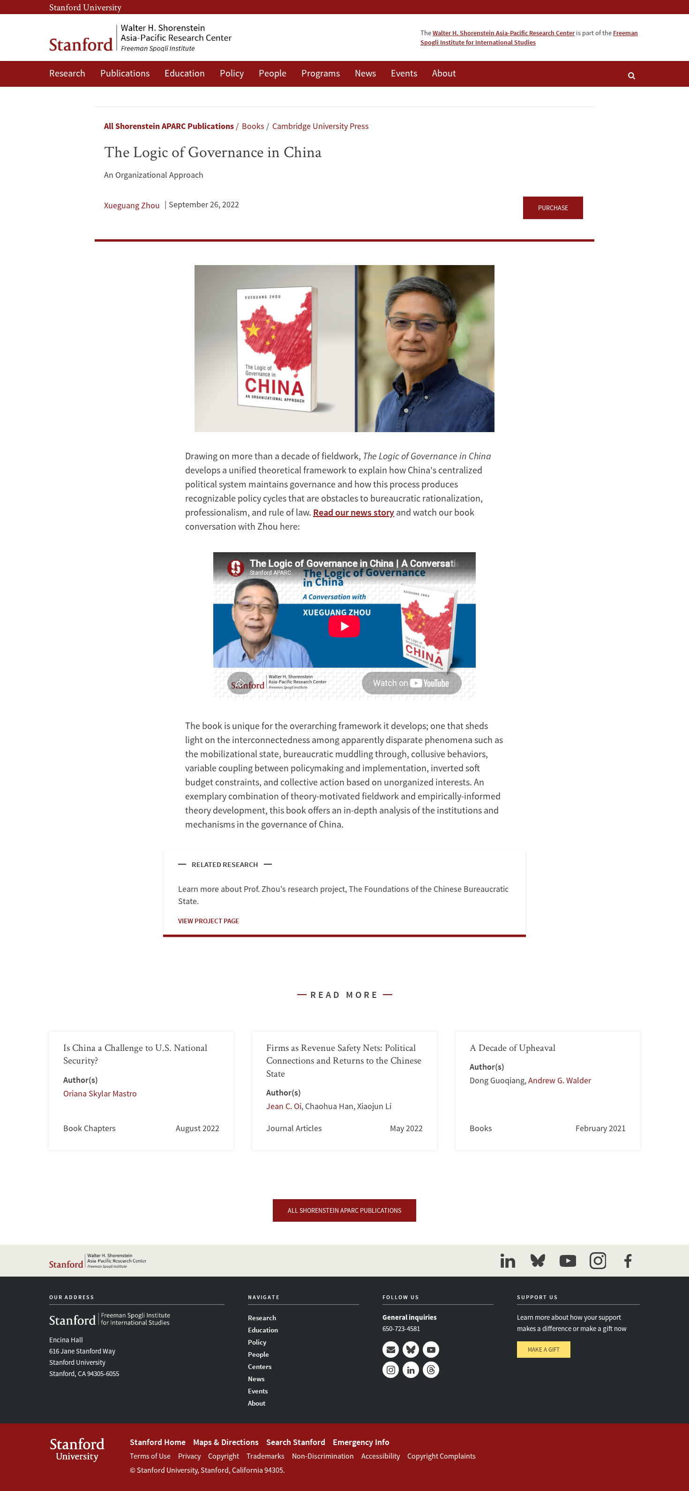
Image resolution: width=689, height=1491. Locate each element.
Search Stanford (295, 1442)
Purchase (553, 208)
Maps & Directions (226, 1442)
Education (185, 73)
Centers (259, 1366)
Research (67, 73)
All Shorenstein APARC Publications (169, 126)
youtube (567, 1260)
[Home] (140, 37)
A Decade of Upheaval (548, 1091)
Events (404, 73)
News (365, 73)
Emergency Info (361, 1442)
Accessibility (380, 1456)
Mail (390, 1349)
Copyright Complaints (441, 1456)
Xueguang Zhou (132, 205)
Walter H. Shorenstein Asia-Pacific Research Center (504, 33)
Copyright (223, 1456)
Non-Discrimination (323, 1456)
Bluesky (411, 1349)
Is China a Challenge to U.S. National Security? (141, 1091)
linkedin (507, 1260)
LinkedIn (411, 1370)
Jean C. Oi (283, 1106)
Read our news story (353, 512)
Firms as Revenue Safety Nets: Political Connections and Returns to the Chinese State (344, 1091)
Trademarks (266, 1456)
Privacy (189, 1456)
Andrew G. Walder (559, 1080)
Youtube (431, 1349)
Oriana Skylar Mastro (100, 1093)
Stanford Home (158, 1442)
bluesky (537, 1260)
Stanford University (85, 7)
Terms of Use (150, 1456)
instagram (597, 1260)
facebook (627, 1260)
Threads (431, 1370)
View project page (208, 920)
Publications (125, 73)
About (444, 73)
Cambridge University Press (320, 126)
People (272, 73)
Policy (232, 73)
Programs (320, 73)
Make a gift (544, 1350)
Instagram (390, 1370)
